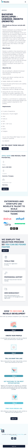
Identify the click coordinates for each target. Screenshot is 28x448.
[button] (25, 2)
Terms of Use (14, 435)
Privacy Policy (20, 434)
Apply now (5, 148)
